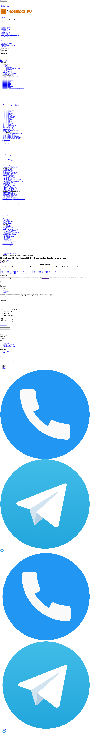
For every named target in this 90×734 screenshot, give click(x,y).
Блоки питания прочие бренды (8, 126)
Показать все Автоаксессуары (7, 74)
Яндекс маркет (3, 46)
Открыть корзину (3, 60)
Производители (5, 358)
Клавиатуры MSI (5, 161)
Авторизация (5, 2)
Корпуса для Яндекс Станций (8, 233)
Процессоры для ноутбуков (7, 182)
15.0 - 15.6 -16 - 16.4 (6, 212)
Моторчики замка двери (7, 72)
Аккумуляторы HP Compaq (7, 80)
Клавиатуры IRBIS (6, 150)
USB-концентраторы (6, 226)
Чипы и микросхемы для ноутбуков (9, 187)
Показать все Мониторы (6, 219)
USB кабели (4, 254)
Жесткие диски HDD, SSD (5, 29)
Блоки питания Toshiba (6, 124)
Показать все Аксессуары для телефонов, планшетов (11, 101)
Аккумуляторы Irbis (6, 82)
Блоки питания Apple (6, 106)
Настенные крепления (6, 235)
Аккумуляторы (5, 201)
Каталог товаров (3, 62)
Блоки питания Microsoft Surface (8, 116)
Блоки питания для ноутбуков (6, 27)
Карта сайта (4, 352)
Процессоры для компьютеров (8, 196)
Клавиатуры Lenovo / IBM (7, 160)
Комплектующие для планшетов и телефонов (9, 36)
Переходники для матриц (7, 178)
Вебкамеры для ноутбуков (7, 169)
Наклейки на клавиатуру (7, 154)
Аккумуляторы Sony (6, 85)
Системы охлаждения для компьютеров (9, 197)
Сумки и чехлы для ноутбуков (6, 43)
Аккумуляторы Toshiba (6, 87)
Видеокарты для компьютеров (8, 192)
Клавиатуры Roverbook (6, 152)
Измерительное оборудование (8, 142)
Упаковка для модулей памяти (8, 243)
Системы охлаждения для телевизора (9, 242)
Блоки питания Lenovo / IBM (7, 114)
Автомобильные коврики (7, 67)
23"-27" (4, 218)
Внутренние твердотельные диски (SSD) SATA (11, 138)
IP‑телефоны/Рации (6, 225)
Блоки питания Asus (6, 107)
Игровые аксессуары (4, 30)
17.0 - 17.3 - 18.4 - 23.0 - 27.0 (7, 213)
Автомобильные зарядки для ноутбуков (9, 104)
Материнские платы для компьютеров (9, 194)
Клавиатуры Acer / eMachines (8, 155)
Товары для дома (4, 44)
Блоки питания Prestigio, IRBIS (8, 119)
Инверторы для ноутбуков (7, 171)
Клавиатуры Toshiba (6, 165)
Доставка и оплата (5, 343)
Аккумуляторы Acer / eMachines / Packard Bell (10, 76)
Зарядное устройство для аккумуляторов (10, 229)
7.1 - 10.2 (4, 214)
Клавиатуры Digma (6, 148)
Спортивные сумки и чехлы (7, 99)
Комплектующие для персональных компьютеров (10, 35)
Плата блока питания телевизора (8, 236)
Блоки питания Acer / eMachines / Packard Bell (10, 105)
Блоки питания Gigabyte (7, 111)
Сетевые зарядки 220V (6, 98)
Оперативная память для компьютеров (9, 195)
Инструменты (3, 31)
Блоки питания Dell (6, 109)
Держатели (4, 70)
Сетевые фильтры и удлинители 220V (9, 241)
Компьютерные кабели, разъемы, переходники (11, 232)
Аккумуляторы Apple (6, 77)
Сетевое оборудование (6, 240)
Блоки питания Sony (6, 122)
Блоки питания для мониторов (6, 26)
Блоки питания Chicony (7, 108)
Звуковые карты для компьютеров (8, 193)
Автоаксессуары (4, 23)
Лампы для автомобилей (7, 71)
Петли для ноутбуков (6, 180)
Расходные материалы (6, 184)
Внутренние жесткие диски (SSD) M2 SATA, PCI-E (11, 137)
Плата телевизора (5, 238)
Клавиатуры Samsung (6, 163)
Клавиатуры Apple (6, 157)
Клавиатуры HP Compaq (7, 159)
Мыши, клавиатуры (4, 38)
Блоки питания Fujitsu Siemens (8, 110)
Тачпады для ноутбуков (6, 186)
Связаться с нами (5, 351)
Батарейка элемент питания (7, 227)
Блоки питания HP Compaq (7, 113)
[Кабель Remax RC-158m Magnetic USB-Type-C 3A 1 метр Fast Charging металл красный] (16, 269)
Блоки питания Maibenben (7, 115)
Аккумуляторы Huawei (6, 81)
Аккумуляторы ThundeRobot (7, 86)
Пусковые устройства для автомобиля (9, 73)
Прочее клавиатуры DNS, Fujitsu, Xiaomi (10, 166)
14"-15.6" (4, 217)
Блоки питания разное (5, 28)
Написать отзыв (3, 325)
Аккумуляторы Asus (6, 78)
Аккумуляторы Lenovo (6, 83)
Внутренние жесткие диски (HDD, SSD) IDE (10, 136)
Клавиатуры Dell (5, 158)
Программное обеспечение (6, 41)
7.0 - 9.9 (4, 209)
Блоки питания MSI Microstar (8, 117)
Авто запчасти (5, 65)
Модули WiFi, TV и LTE (7, 174)
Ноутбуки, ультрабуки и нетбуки (6, 39)
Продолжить (3, 338)
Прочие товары (3, 42)
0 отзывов (2, 262)
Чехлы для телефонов (6, 100)
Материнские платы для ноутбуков (9, 173)
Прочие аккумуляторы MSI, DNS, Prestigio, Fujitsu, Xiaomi (13, 88)
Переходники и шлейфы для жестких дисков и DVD (12, 179)
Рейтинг (1, 334)
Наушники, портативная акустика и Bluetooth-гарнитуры (12, 95)
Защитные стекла (5, 94)
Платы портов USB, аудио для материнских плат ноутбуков (13, 181)
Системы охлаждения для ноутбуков (9, 185)
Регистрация (4, 3)
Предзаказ (2, 288)
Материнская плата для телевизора (9, 234)
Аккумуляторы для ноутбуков (6, 24)
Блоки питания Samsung (7, 121)
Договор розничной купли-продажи (8, 346)
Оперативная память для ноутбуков (9, 176)
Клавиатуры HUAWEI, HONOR (8, 149)
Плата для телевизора (6, 237)
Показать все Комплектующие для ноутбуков (10, 190)
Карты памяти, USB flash (5, 32)
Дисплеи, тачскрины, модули (8, 202)
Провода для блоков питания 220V (9, 128)
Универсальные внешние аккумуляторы (8, 45)
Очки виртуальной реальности (8, 96)
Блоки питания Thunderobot (7, 123)
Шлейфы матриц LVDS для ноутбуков (9, 188)
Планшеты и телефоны (5, 40)
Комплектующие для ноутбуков (6, 34)
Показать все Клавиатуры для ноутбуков (9, 167)
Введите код (2, 336)
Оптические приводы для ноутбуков (9, 177)
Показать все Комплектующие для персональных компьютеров (13, 199)
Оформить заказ (3, 61)
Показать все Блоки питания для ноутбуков (10, 130)
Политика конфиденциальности (8, 344)
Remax (8, 260)
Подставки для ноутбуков (7, 239)
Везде (2, 22)
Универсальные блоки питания (8, 129)
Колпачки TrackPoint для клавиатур (9, 153)
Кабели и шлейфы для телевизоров (9, 230)
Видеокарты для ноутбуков (7, 170)
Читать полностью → (45, 278)
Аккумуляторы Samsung (7, 84)
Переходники (5, 97)
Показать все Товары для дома (7, 249)
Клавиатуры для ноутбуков (6, 33)
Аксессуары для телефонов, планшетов (8, 25)
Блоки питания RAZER (7, 120)
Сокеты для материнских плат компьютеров (10, 198)
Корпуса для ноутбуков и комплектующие (10, 172)
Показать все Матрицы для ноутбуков (9, 215)
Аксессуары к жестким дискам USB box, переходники (12, 133)
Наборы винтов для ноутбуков (8, 175)
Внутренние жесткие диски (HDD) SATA (10, 135)
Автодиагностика (5, 66)
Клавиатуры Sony (5, 164)
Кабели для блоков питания (7, 127)
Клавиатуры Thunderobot (7, 151)
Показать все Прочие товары (7, 244)
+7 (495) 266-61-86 (4, 17)
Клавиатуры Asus (5, 156)
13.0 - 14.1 (4, 211)
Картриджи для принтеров (7, 231)
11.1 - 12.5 (4, 210)
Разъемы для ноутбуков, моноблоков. (9, 183)
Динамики (4, 228)
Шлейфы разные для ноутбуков (8, 189)
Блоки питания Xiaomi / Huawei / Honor (9, 125)
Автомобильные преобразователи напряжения (11, 68)
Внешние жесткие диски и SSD (8, 134)
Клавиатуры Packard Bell (7, 162)
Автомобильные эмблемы (7, 69)
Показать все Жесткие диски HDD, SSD (9, 139)
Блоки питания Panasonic (7, 118)
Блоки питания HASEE (7, 112)
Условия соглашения (6, 345)
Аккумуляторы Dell (6, 79)
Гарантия (4, 342)
